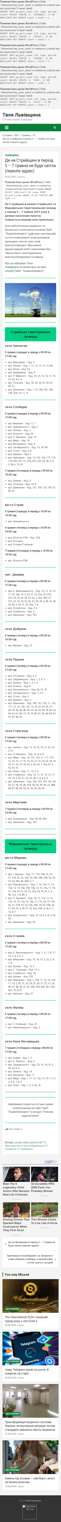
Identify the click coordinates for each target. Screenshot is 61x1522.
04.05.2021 (10, 177)
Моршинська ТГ (39, 1145)
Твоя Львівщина (21, 115)
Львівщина (12, 155)
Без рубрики (12, 1309)
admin (21, 1325)
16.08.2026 (10, 1434)
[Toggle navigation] (6, 127)
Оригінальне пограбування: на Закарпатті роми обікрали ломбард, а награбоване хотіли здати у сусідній (30, 1259)
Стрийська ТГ (12, 1149)
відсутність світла (20, 1145)
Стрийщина (26, 1149)
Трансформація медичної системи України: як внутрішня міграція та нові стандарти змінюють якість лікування (30, 1425)
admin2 (21, 177)
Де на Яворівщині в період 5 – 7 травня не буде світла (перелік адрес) (31, 1244)
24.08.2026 (10, 1325)
